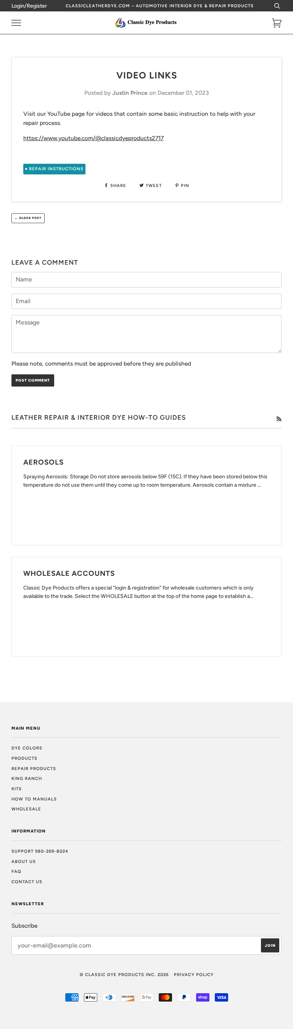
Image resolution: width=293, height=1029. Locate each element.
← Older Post (28, 218)
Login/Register (29, 6)
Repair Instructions (56, 168)
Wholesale (26, 809)
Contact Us (26, 881)
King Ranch (26, 778)
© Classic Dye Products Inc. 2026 (124, 974)
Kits (16, 788)
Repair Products (33, 768)
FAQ (16, 871)
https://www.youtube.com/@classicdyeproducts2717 (93, 138)
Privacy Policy (194, 974)
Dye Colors (26, 748)
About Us (23, 861)
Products (24, 758)
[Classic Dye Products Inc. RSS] (279, 419)
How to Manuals (34, 799)
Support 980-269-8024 (39, 851)
